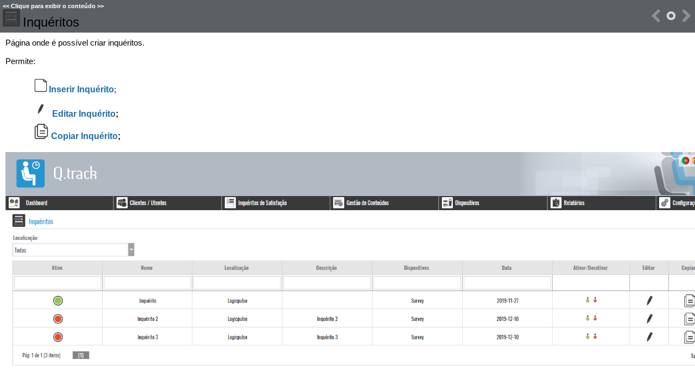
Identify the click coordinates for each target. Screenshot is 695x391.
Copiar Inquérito (84, 136)
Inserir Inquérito (81, 89)
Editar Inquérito (84, 113)
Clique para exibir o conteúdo (53, 6)
